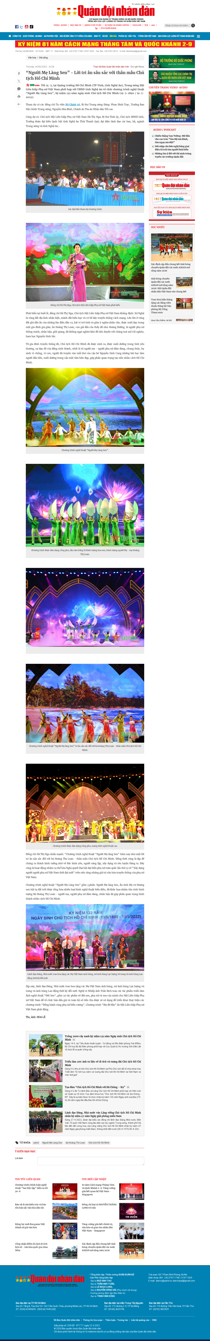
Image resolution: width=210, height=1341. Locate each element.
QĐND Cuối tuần (93, 25)
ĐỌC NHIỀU (158, 227)
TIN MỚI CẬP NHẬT (94, 1179)
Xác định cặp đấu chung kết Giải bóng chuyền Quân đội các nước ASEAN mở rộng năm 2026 (98, 1247)
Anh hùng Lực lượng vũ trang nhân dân (176, 36)
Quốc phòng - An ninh (32, 36)
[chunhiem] (172, 76)
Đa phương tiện (51, 36)
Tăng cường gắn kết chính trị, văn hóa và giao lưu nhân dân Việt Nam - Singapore (97, 1227)
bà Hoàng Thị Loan (75, 1142)
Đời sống (43, 57)
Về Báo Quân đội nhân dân (67, 1320)
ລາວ (153, 25)
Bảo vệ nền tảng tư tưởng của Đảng (76, 36)
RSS (154, 1320)
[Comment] (19, 89)
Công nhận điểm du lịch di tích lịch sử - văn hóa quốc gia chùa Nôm (31, 1247)
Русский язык (108, 28)
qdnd (36, 1142)
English (137, 25)
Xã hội (105, 36)
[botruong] (172, 61)
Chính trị (16, 36)
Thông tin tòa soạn (92, 1320)
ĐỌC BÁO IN (75, 25)
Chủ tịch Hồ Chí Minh (99, 1142)
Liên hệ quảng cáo (140, 1320)
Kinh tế (97, 36)
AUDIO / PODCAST (164, 129)
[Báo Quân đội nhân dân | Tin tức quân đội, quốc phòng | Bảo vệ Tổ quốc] (105, 12)
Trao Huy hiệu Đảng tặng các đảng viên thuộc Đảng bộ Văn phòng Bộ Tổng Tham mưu (161, 306)
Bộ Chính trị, (73, 104)
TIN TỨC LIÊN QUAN (27, 1179)
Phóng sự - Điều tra (127, 36)
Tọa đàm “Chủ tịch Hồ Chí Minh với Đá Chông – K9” (95, 1087)
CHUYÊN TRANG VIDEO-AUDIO (168, 87)
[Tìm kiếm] (193, 25)
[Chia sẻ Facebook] (19, 73)
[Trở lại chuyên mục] (19, 104)
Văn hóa (113, 36)
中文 (146, 25)
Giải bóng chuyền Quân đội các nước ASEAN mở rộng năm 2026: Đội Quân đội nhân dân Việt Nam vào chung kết (168, 285)
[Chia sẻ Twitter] (19, 81)
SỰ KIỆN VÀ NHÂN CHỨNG (117, 25)
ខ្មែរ (96, 28)
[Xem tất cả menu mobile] (198, 36)
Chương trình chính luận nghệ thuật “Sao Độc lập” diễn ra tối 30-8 (31, 1188)
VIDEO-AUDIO (60, 25)
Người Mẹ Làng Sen (52, 1142)
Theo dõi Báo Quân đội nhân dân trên (111, 66)
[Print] (19, 96)
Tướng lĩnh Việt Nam (147, 36)
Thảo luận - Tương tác (116, 1320)
